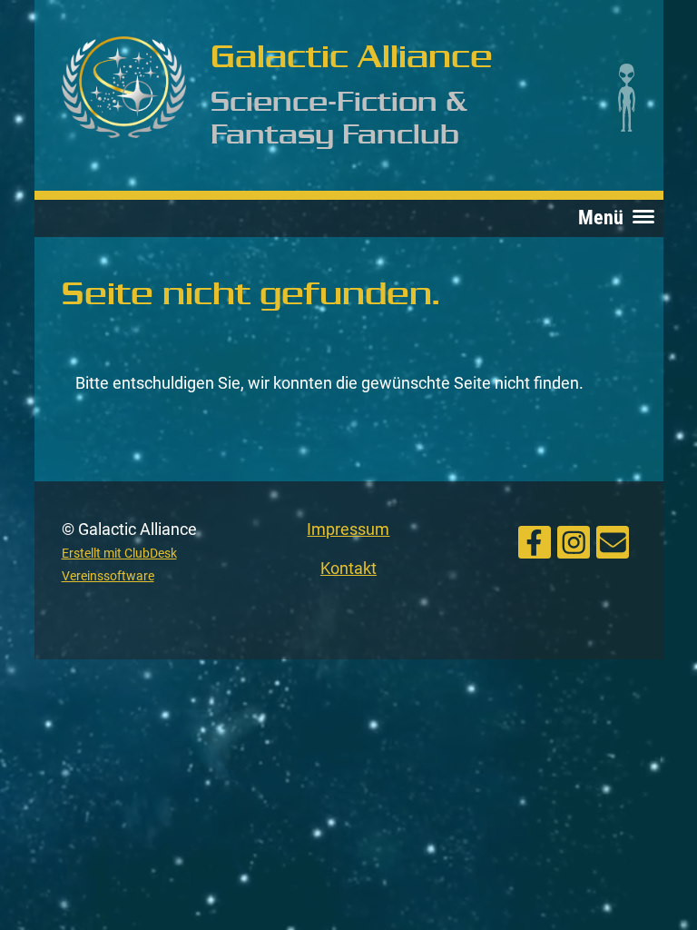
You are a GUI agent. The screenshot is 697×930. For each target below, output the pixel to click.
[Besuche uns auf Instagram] (573, 540)
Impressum (348, 529)
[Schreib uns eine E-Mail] (612, 540)
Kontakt (348, 568)
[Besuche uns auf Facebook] (534, 540)
